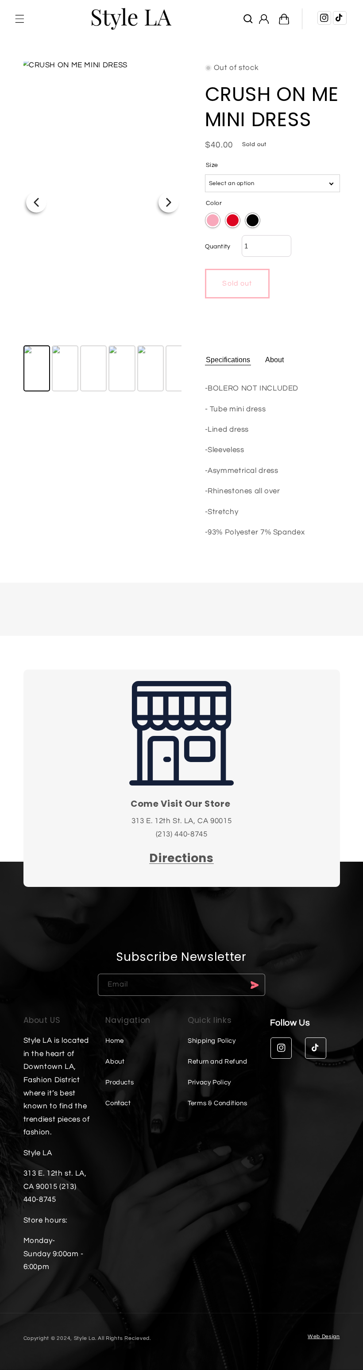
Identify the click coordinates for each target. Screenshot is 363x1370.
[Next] (169, 202)
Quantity (218, 247)
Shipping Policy (212, 1040)
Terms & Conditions (217, 1103)
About (274, 360)
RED (232, 220)
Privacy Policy (209, 1082)
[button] (19, 18)
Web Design (324, 1336)
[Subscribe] (254, 984)
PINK (212, 220)
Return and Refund (217, 1061)
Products (119, 1082)
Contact (118, 1103)
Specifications (228, 360)
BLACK (252, 220)
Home (114, 1040)
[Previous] (36, 202)
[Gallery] (102, 228)
